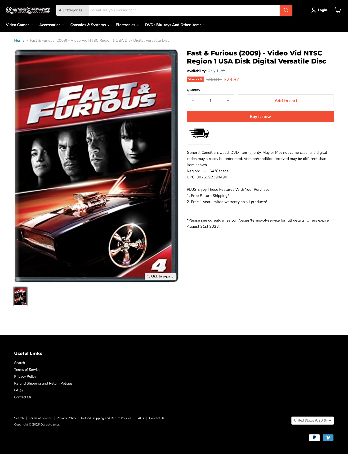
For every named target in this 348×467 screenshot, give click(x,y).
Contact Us (22, 397)
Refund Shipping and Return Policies (43, 383)
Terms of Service (27, 369)
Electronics (126, 24)
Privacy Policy (25, 376)
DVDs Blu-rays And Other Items (173, 24)
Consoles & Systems (88, 24)
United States (310, 420)
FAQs (18, 390)
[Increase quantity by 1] (228, 100)
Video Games (18, 24)
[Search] (286, 10)
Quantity (193, 90)
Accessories (50, 24)
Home (19, 40)
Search (19, 362)
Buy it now (260, 116)
